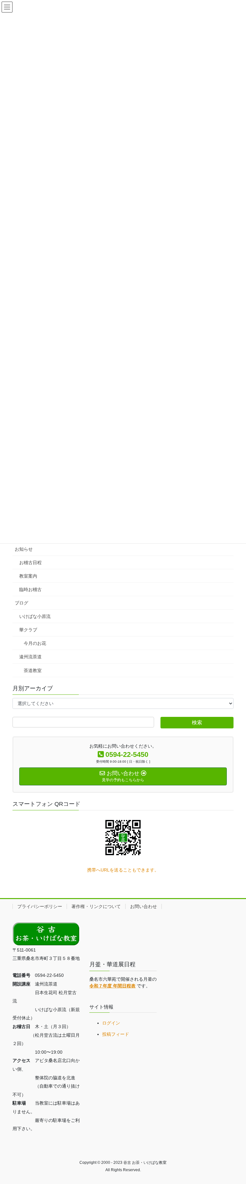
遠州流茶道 (30, 656)
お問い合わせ (143, 906)
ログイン (111, 1023)
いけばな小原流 (35, 616)
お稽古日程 (30, 562)
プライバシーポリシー (39, 906)
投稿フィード (115, 1034)
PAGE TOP (234, 1142)
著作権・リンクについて (96, 906)
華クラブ (28, 629)
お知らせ (24, 549)
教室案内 (28, 576)
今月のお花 (35, 643)
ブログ (21, 602)
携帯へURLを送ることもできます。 (123, 869)
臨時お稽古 (30, 589)
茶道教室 (33, 670)
